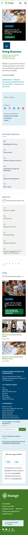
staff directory (17, 478)
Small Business (7, 79)
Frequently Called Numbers (12, 523)
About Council (7, 406)
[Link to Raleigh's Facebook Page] (9, 529)
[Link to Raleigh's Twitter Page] (3, 529)
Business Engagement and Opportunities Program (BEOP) (13, 82)
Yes (8, 462)
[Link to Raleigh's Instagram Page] (12, 529)
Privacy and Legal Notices (10, 511)
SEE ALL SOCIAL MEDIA (9, 531)
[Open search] (20, 3)
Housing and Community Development (11, 117)
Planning (5, 395)
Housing (5, 390)
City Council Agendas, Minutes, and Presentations (12, 409)
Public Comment (7, 412)
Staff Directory (7, 514)
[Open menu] (2, 3)
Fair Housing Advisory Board (11, 376)
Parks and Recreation (9, 391)
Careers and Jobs (8, 506)
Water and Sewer (8, 399)
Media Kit (19, 509)
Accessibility (6, 504)
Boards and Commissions (10, 418)
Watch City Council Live (10, 416)
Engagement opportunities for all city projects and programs (13, 442)
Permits (4, 393)
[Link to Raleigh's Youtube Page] (6, 529)
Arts (3, 388)
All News (11, 276)
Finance (6, 120)
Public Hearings (7, 414)
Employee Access (8, 509)
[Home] (9, 3)
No (16, 462)
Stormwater (6, 397)
